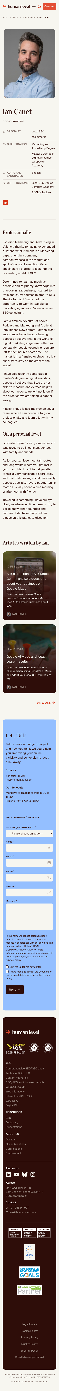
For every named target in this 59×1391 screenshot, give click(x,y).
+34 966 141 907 (15, 775)
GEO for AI (12, 1100)
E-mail (10, 856)
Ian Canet (19, 614)
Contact (49, 6)
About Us (16, 17)
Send (12, 989)
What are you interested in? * (21, 827)
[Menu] (33, 6)
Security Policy (29, 1350)
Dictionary (12, 1122)
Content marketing (17, 1077)
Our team (11, 1139)
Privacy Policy (13, 960)
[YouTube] (16, 1175)
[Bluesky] (25, 1175)
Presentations (14, 1127)
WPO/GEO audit (15, 1087)
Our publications (16, 1144)
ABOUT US (12, 1134)
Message (11, 901)
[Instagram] (32, 1175)
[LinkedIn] (8, 1175)
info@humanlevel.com (19, 779)
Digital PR (12, 1105)
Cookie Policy (29, 1331)
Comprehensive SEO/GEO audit (25, 1068)
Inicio (5, 17)
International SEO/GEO (19, 1096)
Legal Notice (29, 1324)
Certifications (14, 1148)
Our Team (30, 17)
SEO (8, 1063)
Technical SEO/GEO (18, 1073)
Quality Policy (29, 1344)
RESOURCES (14, 1112)
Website (10, 886)
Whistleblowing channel (29, 1357)
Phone (10, 871)
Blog (8, 1118)
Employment (13, 1153)
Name (10, 841)
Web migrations (15, 1091)
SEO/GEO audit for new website (25, 1082)
